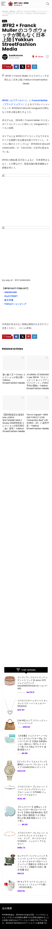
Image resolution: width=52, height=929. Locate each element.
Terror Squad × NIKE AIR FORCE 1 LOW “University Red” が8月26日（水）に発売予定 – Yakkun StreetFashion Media (37, 421)
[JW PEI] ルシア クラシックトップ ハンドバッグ (32, 722)
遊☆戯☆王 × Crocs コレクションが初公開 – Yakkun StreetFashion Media (13, 378)
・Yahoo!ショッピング (14, 304)
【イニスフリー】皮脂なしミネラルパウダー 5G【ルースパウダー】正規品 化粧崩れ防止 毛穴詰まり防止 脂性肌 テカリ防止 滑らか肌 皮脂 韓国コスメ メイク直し (32, 813)
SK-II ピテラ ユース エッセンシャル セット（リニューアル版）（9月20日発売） (32, 884)
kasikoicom (16, 55)
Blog (12, 11)
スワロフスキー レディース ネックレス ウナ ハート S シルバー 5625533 (32, 703)
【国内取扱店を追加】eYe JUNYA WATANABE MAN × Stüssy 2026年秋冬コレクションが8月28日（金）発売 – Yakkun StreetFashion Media (13, 423)
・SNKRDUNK (9, 292)
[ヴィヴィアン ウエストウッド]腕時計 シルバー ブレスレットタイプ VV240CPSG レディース (32, 764)
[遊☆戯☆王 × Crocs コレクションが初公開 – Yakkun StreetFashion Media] (14, 357)
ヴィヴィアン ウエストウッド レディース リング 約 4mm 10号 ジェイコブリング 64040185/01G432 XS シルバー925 (32, 683)
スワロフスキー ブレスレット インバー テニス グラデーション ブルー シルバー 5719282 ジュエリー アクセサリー (32, 790)
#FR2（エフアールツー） (15, 100)
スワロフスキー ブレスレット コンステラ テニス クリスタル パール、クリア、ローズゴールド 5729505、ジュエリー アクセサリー (32, 838)
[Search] (47, 3)
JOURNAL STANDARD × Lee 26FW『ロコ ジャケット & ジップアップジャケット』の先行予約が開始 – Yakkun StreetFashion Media (37, 381)
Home (5, 11)
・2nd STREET (10, 296)
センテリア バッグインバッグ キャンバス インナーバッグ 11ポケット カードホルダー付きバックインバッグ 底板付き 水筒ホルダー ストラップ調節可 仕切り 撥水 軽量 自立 (32, 862)
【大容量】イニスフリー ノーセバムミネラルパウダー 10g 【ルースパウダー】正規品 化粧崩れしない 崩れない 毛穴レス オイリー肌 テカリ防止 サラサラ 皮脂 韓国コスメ (32, 742)
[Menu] (3, 3)
